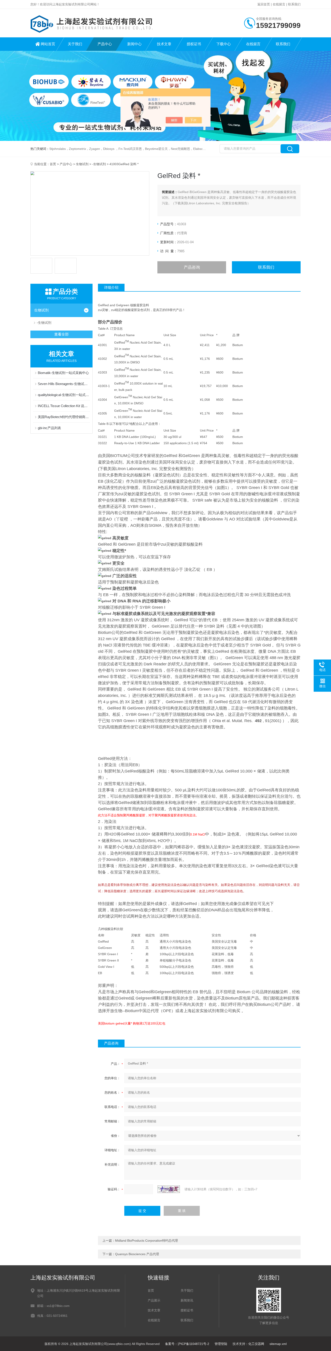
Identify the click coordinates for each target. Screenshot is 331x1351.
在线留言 (279, 4)
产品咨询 (192, 267)
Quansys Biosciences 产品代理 (137, 1254)
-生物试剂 (99, 164)
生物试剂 (82, 164)
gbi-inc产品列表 (49, 428)
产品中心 (104, 44)
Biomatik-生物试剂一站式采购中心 (63, 373)
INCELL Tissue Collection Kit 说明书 (64, 406)
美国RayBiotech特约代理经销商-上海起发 (64, 417)
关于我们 (75, 44)
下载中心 (223, 44)
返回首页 (263, 4)
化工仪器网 (256, 1344)
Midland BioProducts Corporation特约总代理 (146, 1240)
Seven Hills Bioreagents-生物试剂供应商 (64, 384)
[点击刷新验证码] (168, 1189)
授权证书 (194, 44)
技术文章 (164, 44)
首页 (53, 164)
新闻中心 (134, 44)
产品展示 (154, 1300)
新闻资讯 (187, 1300)
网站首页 (48, 44)
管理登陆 (221, 1344)
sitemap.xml (278, 1344)
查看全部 (61, 334)
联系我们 (294, 4)
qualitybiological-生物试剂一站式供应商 (64, 395)
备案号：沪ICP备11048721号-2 (187, 1344)
